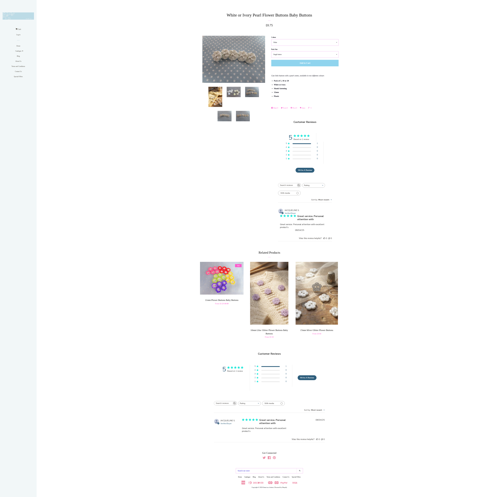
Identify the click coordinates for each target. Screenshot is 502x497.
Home (18, 46)
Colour (273, 37)
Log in (18, 35)
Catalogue (18, 51)
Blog (18, 56)
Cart (19, 29)
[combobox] (313, 185)
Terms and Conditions (18, 66)
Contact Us (18, 71)
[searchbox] (287, 185)
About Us (18, 61)
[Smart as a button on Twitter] (264, 458)
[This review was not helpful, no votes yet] (329, 238)
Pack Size (274, 49)
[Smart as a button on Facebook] (269, 458)
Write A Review (305, 170)
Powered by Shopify (281, 487)
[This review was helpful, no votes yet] (324, 238)
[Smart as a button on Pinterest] (274, 458)
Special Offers (18, 76)
